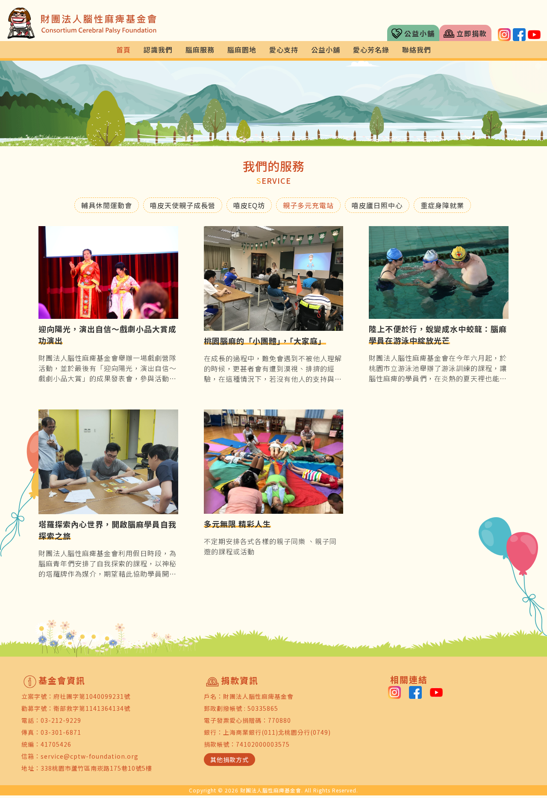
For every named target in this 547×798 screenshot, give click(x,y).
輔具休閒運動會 (106, 205)
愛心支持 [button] (283, 49)
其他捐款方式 (229, 759)
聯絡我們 (416, 49)
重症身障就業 (442, 205)
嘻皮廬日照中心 (377, 205)
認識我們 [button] (158, 49)
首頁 (123, 49)
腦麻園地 (241, 49)
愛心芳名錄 (371, 49)
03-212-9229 (61, 720)
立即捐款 (471, 33)
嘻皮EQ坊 (249, 205)
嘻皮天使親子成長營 (182, 205)
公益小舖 (419, 33)
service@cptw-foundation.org (89, 756)
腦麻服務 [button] (200, 49)
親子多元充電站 (308, 205)
